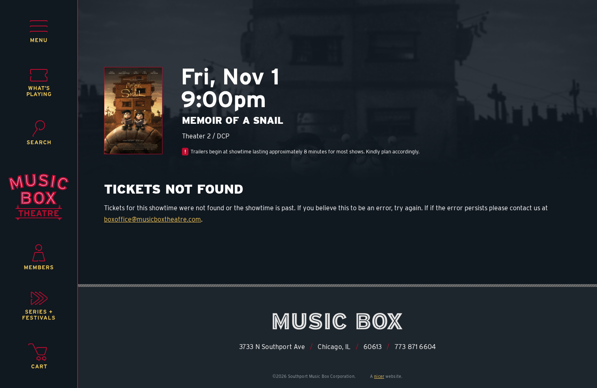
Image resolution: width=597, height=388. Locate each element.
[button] (39, 31)
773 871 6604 (415, 347)
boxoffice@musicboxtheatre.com (152, 219)
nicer (379, 376)
